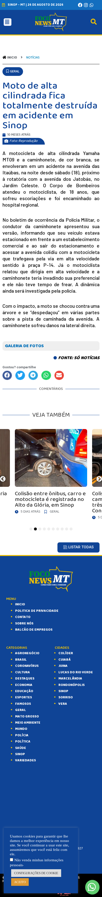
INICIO (20, 604)
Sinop (63, 691)
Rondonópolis (71, 685)
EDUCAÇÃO (24, 691)
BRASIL (21, 659)
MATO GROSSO (27, 716)
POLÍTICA (22, 741)
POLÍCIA (21, 735)
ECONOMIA (23, 685)
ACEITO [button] (20, 882)
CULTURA (22, 672)
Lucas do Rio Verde (75, 672)
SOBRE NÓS (24, 623)
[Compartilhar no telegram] (33, 375)
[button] (12, 71)
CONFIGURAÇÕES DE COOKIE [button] (36, 873)
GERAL (20, 710)
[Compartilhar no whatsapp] (46, 375)
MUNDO (21, 729)
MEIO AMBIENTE (27, 722)
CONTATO (22, 617)
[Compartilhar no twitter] (20, 375)
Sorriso (65, 697)
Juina (63, 666)
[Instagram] (86, 5)
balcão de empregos (33, 629)
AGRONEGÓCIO (27, 653)
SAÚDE (20, 748)
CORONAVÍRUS (27, 666)
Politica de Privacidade (36, 611)
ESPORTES (23, 697)
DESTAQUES (24, 678)
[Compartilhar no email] (59, 375)
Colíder (65, 653)
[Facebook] (80, 5)
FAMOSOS (23, 704)
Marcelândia (70, 678)
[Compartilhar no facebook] (7, 375)
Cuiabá (64, 659)
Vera (62, 704)
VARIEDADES (25, 760)
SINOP (20, 754)
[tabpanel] (51, 473)
